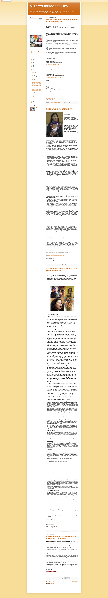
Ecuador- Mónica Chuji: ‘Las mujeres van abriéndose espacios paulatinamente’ (59, 108)
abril (32, 93)
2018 (32, 59)
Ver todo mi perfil (38, 110)
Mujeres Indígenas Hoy (49, 6)
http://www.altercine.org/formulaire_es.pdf (53, 71)
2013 (32, 66)
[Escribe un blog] (65, 102)
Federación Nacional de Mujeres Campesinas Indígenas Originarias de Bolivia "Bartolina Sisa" (36, 51)
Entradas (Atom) (53, 583)
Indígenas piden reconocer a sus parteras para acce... (36, 90)
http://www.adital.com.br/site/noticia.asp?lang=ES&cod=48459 (56, 255)
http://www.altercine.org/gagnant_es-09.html (54, 77)
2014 (32, 65)
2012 (32, 68)
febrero (33, 96)
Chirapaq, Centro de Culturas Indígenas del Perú (36, 54)
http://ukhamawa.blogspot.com (50, 98)
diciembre (33, 72)
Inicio (63, 581)
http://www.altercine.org (62, 89)
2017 (32, 60)
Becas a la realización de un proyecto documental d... (36, 83)
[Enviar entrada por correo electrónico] (62, 102)
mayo (33, 92)
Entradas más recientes (50, 581)
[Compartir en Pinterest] (69, 102)
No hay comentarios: (57, 102)
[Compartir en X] (66, 102)
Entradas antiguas (75, 581)
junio (33, 81)
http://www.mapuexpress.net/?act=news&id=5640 (56, 521)
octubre (33, 75)
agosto (33, 78)
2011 (32, 69)
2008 (32, 101)
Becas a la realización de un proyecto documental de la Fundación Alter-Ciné (62, 20)
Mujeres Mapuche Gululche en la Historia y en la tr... (37, 87)
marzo (33, 95)
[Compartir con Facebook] (68, 102)
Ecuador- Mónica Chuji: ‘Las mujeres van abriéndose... (36, 85)
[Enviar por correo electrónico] (64, 102)
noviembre (33, 73)
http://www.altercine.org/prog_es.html (52, 64)
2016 (32, 62)
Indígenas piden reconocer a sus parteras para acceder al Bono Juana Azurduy (61, 537)
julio (32, 79)
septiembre (34, 76)
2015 (32, 63)
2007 (32, 102)
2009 (32, 99)
